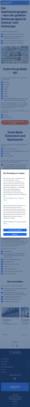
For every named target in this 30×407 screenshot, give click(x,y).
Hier (23, 182)
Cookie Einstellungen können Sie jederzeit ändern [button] (13, 199)
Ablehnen (15, 234)
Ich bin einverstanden (15, 230)
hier (6, 223)
